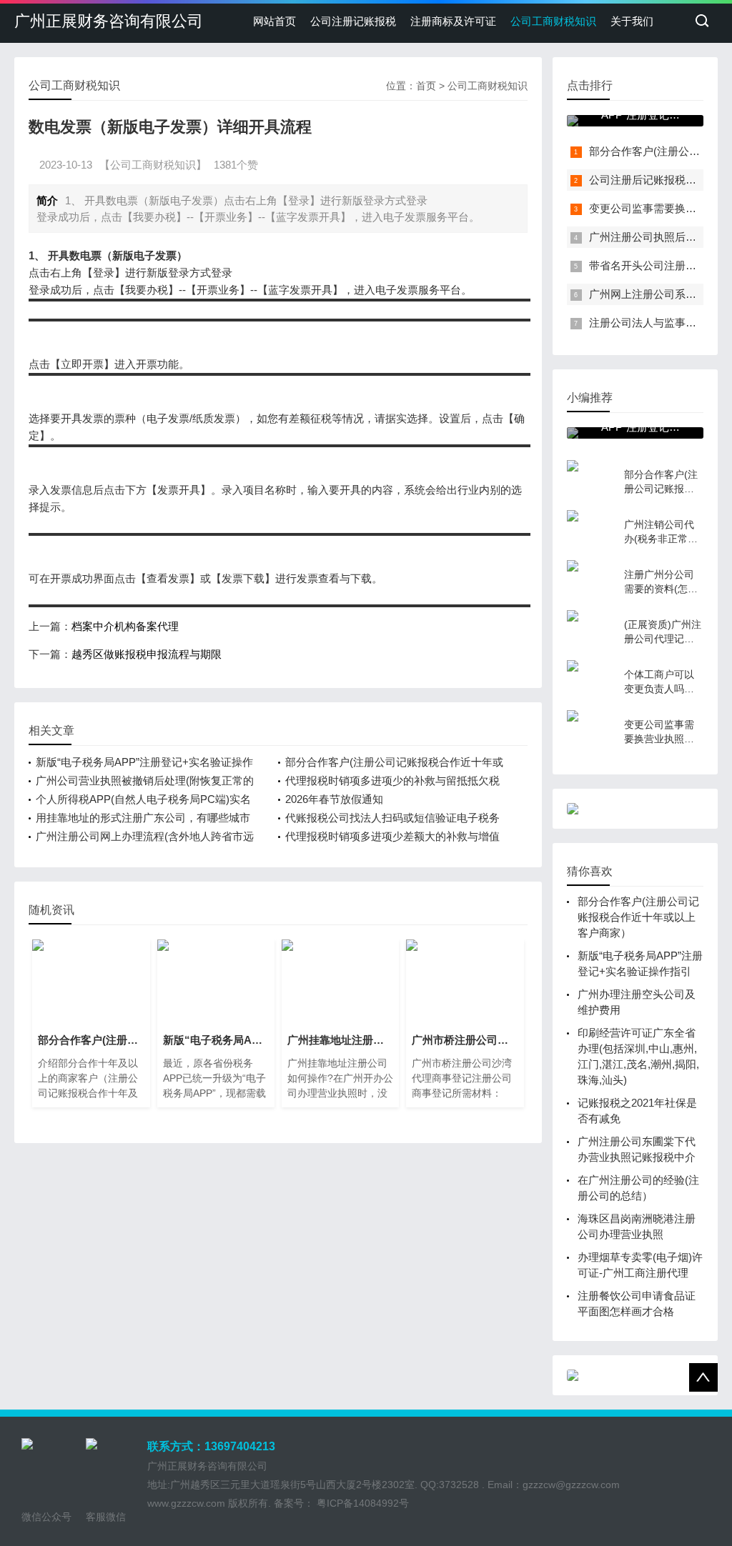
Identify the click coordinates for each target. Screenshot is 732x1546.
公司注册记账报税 (353, 21)
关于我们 (631, 21)
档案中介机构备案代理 (125, 626)
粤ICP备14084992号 (361, 1503)
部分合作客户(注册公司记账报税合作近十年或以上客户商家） (638, 917)
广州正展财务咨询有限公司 (108, 21)
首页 (426, 85)
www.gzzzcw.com (186, 1503)
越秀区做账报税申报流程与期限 (146, 654)
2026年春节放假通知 (334, 799)
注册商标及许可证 (453, 21)
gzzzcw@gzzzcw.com (571, 1484)
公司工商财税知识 (553, 21)
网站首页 (274, 21)
